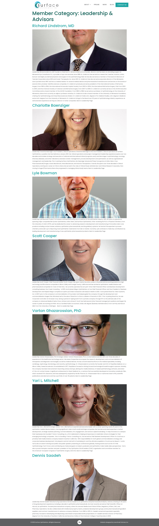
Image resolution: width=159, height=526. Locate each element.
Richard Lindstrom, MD (53, 25)
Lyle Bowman (44, 173)
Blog (112, 5)
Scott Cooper (44, 235)
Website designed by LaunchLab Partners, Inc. (114, 522)
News (105, 5)
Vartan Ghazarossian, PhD (56, 310)
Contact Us (121, 5)
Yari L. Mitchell (45, 380)
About (86, 5)
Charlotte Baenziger (51, 105)
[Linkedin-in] (79, 522)
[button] (87, 5)
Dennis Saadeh (46, 455)
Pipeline (96, 5)
